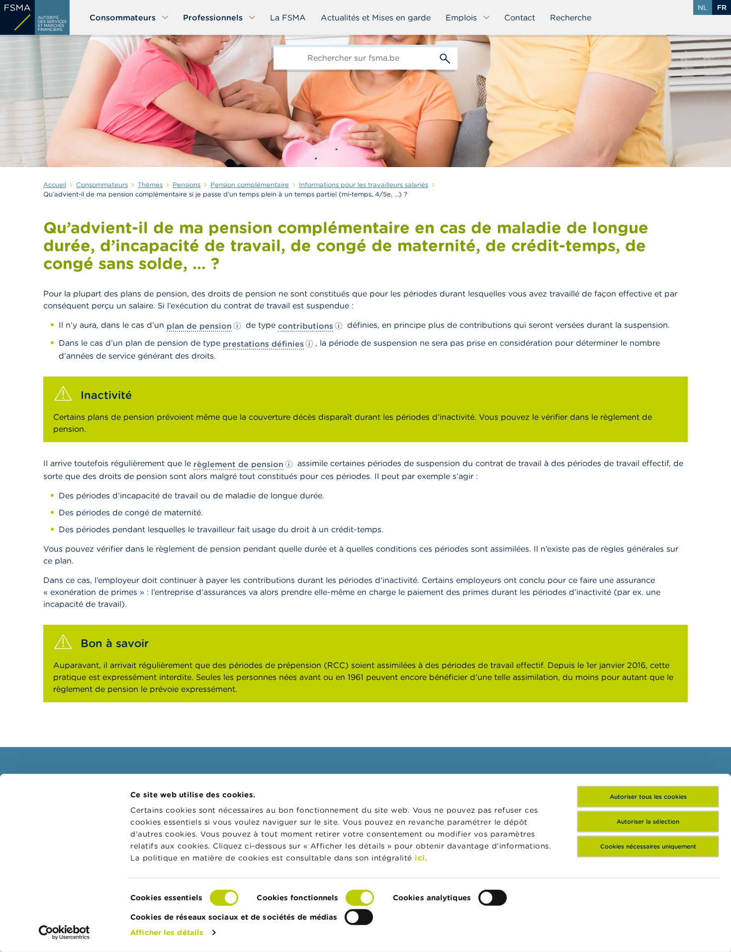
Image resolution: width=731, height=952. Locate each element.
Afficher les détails (166, 932)
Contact (519, 17)
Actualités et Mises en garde (376, 17)
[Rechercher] (445, 57)
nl (703, 7)
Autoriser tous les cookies (648, 796)
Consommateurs (123, 17)
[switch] (360, 898)
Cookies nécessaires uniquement (648, 846)
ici (420, 857)
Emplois (461, 17)
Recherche (570, 17)
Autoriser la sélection (648, 821)
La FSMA (288, 17)
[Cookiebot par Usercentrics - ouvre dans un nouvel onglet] (64, 932)
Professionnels (213, 17)
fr (722, 7)
